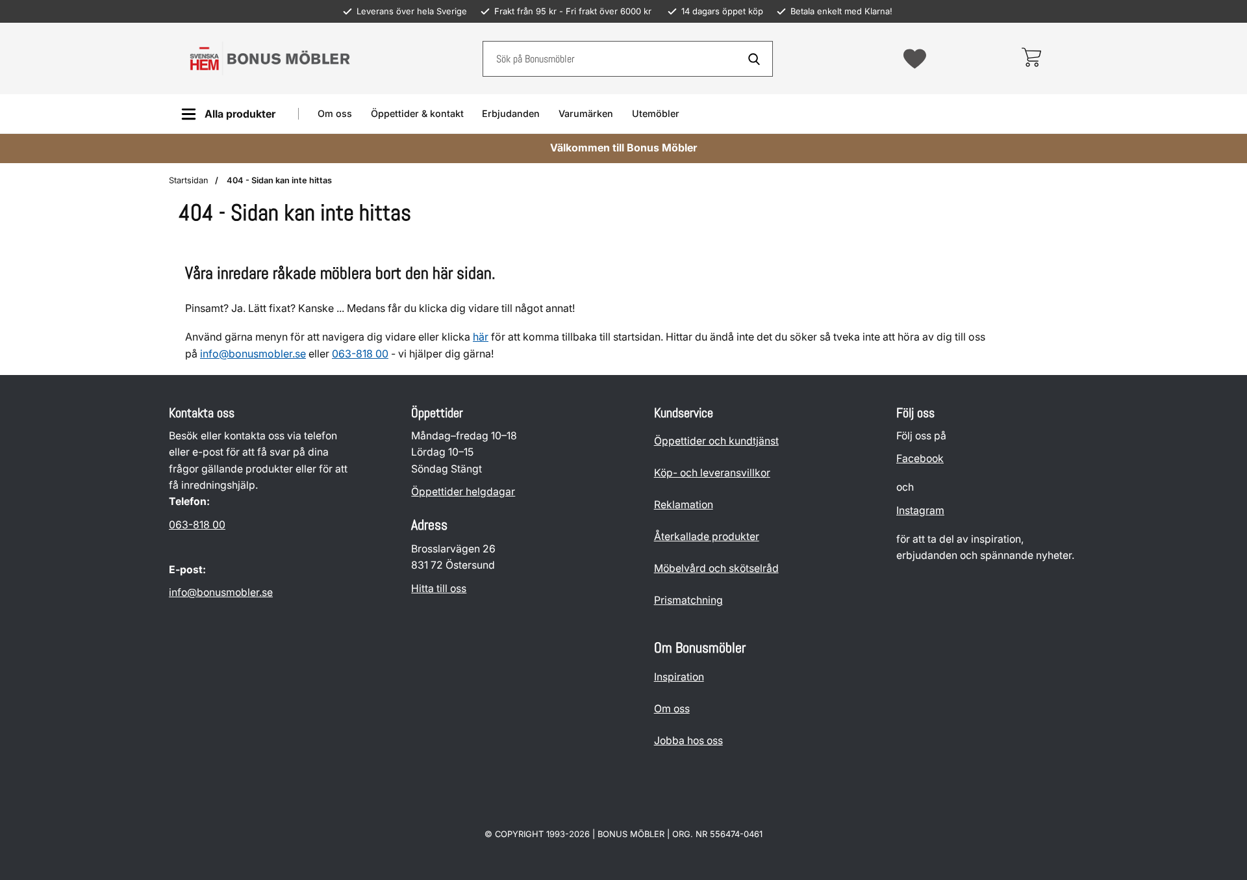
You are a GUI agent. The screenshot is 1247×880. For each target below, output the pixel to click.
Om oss (335, 113)
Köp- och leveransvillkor (712, 473)
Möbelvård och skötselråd (716, 568)
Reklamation (683, 504)
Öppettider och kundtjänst (716, 441)
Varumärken (586, 113)
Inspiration (679, 677)
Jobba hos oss (688, 740)
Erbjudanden (511, 113)
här (480, 336)
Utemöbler (655, 113)
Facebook (920, 459)
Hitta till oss (438, 588)
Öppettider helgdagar (463, 491)
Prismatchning (688, 600)
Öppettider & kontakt (417, 113)
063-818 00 (197, 525)
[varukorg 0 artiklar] (1031, 58)
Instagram (920, 510)
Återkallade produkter (706, 536)
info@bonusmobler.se (253, 353)
